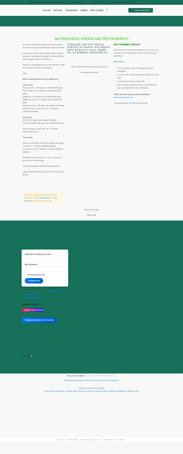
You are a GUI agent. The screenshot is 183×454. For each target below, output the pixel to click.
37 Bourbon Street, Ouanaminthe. (122, 2)
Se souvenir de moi (36, 275)
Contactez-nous (132, 391)
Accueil (81, 376)
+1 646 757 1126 (97, 2)
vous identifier (45, 198)
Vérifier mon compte (92, 380)
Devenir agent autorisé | (76, 391)
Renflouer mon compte (73, 380)
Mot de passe (31, 264)
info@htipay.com (78, 2)
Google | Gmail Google (34, 310)
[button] (140, 10)
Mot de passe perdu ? (34, 298)
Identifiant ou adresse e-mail (38, 254)
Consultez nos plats (89, 72)
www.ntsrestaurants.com (123, 97)
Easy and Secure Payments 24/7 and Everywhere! (47, 2)
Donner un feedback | (117, 391)
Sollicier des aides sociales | (97, 391)
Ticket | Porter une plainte (54, 391)
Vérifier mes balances (110, 380)
